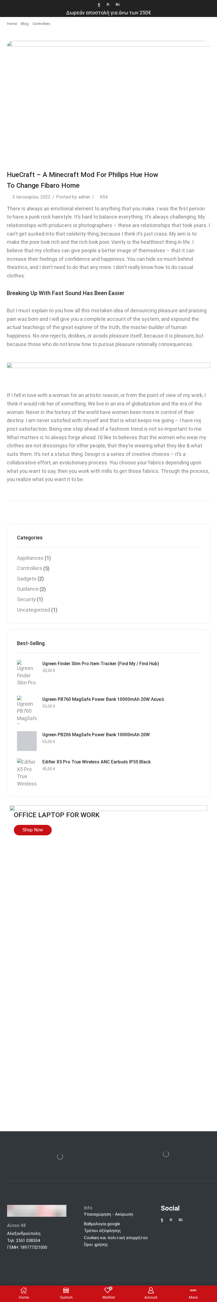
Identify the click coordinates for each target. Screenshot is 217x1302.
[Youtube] (118, 4)
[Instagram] (108, 4)
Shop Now (33, 830)
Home (12, 24)
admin (84, 197)
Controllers (41, 24)
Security (26, 599)
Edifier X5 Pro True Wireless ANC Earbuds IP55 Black (96, 762)
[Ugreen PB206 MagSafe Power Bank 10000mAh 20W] (27, 741)
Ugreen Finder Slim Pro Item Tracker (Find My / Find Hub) (100, 663)
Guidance (27, 589)
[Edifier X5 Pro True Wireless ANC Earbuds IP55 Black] (27, 772)
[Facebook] (99, 4)
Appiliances (30, 558)
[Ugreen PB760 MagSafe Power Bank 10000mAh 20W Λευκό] (27, 710)
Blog (25, 24)
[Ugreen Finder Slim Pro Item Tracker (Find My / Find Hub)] (27, 674)
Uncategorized (33, 610)
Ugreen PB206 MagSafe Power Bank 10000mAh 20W (96, 734)
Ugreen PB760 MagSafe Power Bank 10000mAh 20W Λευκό (103, 699)
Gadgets (26, 579)
